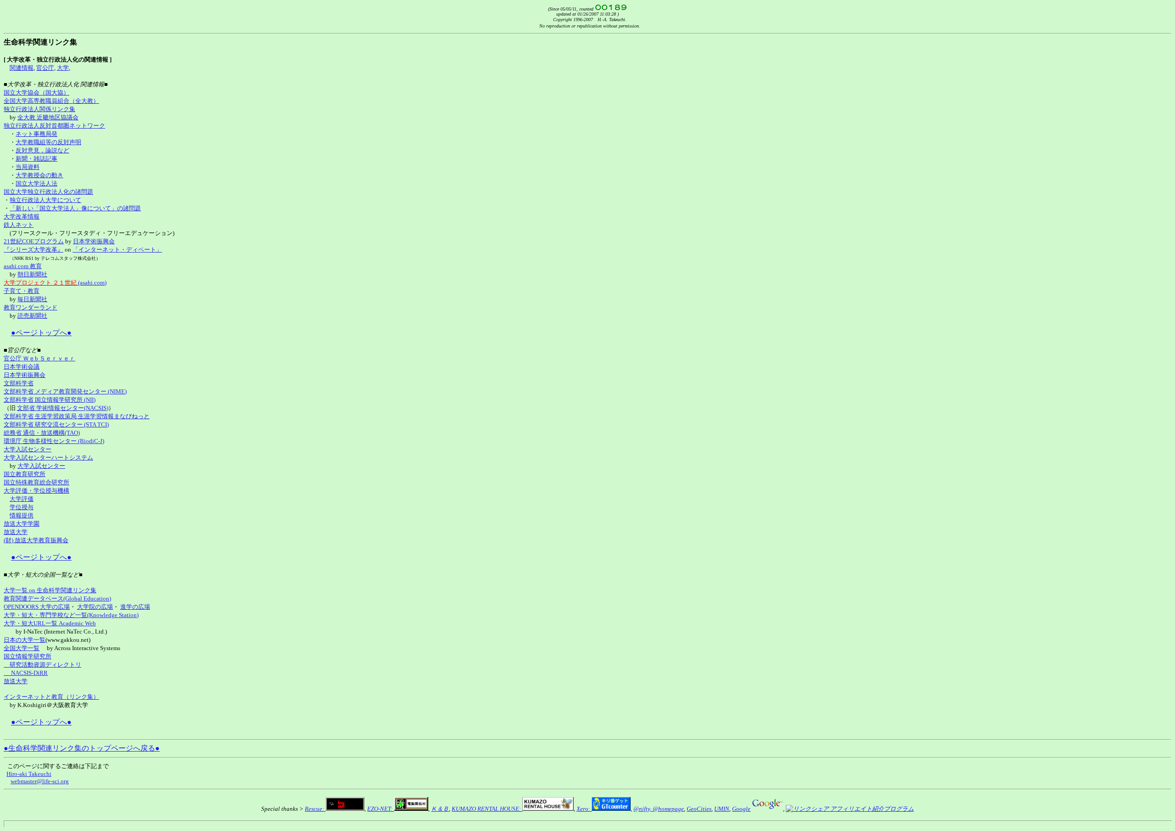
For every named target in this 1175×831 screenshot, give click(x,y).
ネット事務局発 (36, 133)
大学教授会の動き (39, 175)
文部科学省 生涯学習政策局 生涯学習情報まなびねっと (77, 416)
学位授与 (22, 507)
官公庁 (45, 67)
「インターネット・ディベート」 (117, 249)
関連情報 (22, 67)
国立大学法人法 (36, 183)
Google (741, 808)
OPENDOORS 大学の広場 (37, 606)
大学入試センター (27, 449)
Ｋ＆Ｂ (440, 808)
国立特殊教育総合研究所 (36, 482)
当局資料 (27, 166)
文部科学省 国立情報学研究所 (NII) (49, 399)
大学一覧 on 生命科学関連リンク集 (50, 590)
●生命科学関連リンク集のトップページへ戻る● (82, 748)
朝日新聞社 (32, 274)
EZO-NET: (380, 808)
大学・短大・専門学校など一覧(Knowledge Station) (71, 615)
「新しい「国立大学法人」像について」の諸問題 (75, 208)
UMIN (721, 808)
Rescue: (315, 808)
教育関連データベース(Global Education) (57, 598)
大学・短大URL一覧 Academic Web (50, 623)
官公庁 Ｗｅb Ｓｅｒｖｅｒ (39, 358)
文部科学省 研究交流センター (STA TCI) (56, 424)
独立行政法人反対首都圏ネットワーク (54, 125)
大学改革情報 (21, 216)
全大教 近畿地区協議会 (47, 117)
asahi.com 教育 (23, 266)
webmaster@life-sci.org (40, 781)
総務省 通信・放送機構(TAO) (42, 432)
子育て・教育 (21, 290)
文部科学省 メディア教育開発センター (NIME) (65, 391)
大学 (63, 67)
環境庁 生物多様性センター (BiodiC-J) (54, 441)
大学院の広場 (95, 606)
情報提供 (22, 515)
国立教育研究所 (24, 474)
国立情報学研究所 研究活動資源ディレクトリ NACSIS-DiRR (42, 664)
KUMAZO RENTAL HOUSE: (487, 808)
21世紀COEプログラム (34, 241)
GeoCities (699, 808)
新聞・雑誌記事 (36, 158)
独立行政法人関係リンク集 (39, 109)
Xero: (584, 808)
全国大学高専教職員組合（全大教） (51, 100)
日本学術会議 (21, 366)
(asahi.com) (55, 282)
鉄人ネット (19, 224)
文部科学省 (19, 383)
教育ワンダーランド (30, 307)
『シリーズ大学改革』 (33, 249)
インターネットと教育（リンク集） (51, 696)
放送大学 (16, 531)
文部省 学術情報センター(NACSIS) (62, 407)
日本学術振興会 (94, 241)
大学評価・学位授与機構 (36, 490)
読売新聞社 (32, 315)
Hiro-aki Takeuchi (28, 773)
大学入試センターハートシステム (48, 457)
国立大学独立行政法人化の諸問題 (48, 191)
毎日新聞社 (32, 299)
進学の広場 (135, 606)
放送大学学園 (21, 523)
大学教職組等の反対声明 (48, 142)
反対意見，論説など (42, 150)
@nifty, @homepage (658, 808)
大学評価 (22, 498)
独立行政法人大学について (45, 200)
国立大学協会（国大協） (36, 92)
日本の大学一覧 (24, 639)
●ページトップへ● (41, 333)
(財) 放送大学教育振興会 (36, 540)
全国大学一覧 (21, 648)
